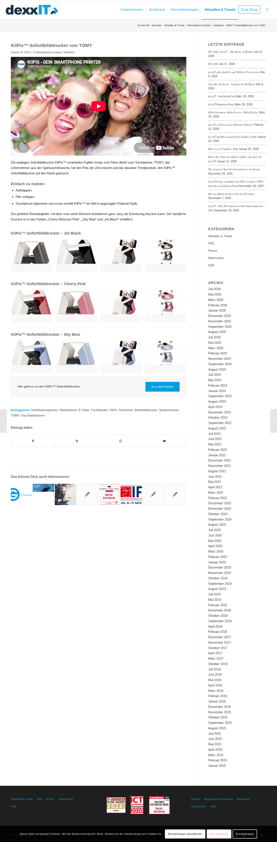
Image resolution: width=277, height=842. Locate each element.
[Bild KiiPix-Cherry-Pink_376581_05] (122, 308)
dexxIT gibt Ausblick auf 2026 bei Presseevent (233, 72)
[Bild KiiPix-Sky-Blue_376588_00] (33, 359)
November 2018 (219, 610)
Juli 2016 (214, 669)
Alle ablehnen (219, 833)
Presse (212, 250)
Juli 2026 (214, 289)
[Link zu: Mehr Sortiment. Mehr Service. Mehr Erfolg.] (43, 488)
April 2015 (215, 749)
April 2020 (215, 546)
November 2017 (219, 642)
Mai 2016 (214, 680)
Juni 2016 (215, 674)
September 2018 (220, 621)
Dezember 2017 (219, 637)
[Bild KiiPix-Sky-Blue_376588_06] (167, 359)
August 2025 (217, 332)
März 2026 (215, 300)
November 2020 (219, 508)
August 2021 (217, 471)
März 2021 (215, 492)
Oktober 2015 (217, 717)
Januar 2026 (217, 310)
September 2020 (220, 519)
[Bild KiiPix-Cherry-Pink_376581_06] (167, 308)
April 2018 (215, 626)
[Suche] (267, 9)
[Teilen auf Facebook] (33, 441)
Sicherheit (125, 410)
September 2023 (220, 396)
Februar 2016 (217, 696)
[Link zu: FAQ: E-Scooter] (65, 494)
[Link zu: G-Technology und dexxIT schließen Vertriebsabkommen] (21, 494)
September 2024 (220, 364)
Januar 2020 (217, 562)
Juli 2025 (214, 337)
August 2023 (217, 401)
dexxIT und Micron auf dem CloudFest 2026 (232, 136)
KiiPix (113, 410)
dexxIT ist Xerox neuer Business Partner (230, 124)
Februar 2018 (217, 631)
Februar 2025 (217, 353)
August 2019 (217, 589)
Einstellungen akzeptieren (185, 833)
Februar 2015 (217, 760)
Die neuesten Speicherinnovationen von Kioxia (234, 169)
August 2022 (217, 428)
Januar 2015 (217, 765)
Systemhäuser (169, 410)
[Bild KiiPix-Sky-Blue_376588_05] (122, 359)
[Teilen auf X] (76, 441)
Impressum (243, 799)
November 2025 (219, 321)
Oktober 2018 (217, 615)
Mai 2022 (214, 444)
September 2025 (220, 326)
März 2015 (215, 755)
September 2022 (220, 423)
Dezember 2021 (219, 460)
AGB (211, 265)
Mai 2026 (214, 294)
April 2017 (215, 653)
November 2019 (219, 573)
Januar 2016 (217, 701)
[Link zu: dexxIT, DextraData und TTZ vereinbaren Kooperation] (87, 494)
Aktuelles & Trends (220, 236)
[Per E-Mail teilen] (164, 441)
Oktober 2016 (217, 664)
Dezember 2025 (219, 316)
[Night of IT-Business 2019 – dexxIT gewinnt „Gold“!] (3, 421)
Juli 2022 (214, 433)
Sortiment (68, 52)
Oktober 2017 (217, 648)
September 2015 (220, 723)
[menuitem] (132, 9)
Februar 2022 (217, 450)
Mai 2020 (214, 541)
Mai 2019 (214, 599)
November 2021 (219, 466)
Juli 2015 (214, 733)
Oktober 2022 (217, 417)
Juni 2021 (215, 476)
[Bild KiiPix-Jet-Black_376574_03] (33, 257)
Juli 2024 (214, 374)
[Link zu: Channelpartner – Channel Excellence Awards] (109, 494)
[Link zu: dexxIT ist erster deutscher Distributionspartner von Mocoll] (153, 494)
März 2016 (215, 691)
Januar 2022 (217, 455)
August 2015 (217, 728)
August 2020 (217, 524)
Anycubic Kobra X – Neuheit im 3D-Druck (231, 84)
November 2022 (219, 412)
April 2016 (215, 685)
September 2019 (220, 583)
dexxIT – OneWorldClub (221, 96)
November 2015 (219, 712)
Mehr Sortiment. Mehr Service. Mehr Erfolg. (233, 112)
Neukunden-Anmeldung (218, 799)
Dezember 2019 (219, 567)
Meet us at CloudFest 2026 (223, 149)
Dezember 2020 (219, 503)
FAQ (211, 243)
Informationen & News (49, 52)
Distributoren (68, 410)
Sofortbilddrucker (145, 410)
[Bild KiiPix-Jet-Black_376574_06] (167, 257)
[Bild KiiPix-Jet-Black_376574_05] (122, 257)
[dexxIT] (32, 9)
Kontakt (195, 799)
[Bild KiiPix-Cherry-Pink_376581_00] (33, 308)
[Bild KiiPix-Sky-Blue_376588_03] (78, 359)
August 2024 (217, 369)
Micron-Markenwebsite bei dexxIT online (231, 194)
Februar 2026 (217, 305)
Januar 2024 (217, 391)
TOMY (15, 415)
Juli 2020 (214, 530)
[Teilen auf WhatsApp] (120, 441)
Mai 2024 (214, 380)
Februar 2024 (217, 385)
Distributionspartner (44, 410)
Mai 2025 (214, 342)
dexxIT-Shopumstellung (221, 104)
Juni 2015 (215, 739)
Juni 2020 (215, 535)
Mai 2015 (214, 744)
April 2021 (215, 487)
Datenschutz (216, 258)
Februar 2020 (217, 557)
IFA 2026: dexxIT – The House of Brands (230, 51)
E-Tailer (84, 410)
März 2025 (215, 348)
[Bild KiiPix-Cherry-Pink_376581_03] (78, 308)
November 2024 (219, 358)
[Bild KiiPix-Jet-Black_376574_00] (78, 257)
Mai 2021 (214, 482)
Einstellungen (245, 833)
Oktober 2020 (217, 514)
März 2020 (215, 551)
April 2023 (215, 407)
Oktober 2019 (217, 578)
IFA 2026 (213, 64)
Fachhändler (99, 410)
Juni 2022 (215, 439)
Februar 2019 (217, 605)
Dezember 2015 (219, 707)
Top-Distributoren (33, 415)
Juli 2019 (214, 594)
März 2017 (215, 658)
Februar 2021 (217, 498)
